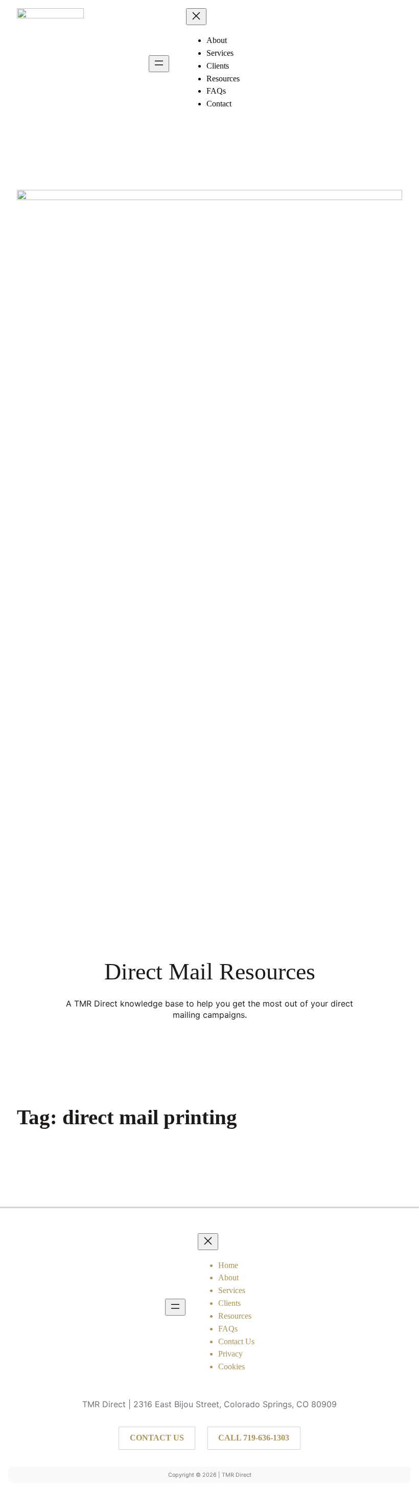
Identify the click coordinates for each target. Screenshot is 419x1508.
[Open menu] (159, 63)
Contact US (157, 1437)
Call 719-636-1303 (253, 1437)
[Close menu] (196, 16)
